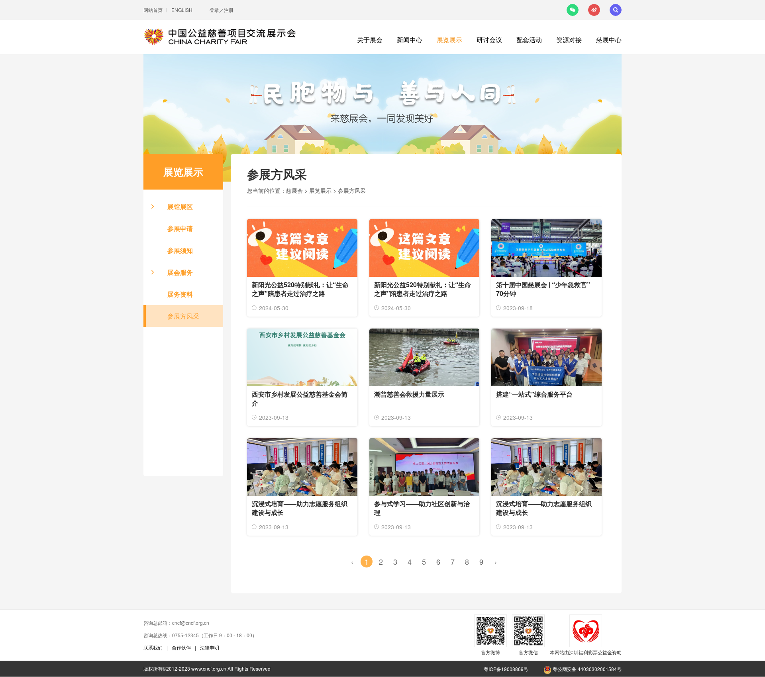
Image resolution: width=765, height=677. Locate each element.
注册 (228, 9)
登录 (214, 9)
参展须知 (180, 250)
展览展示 (449, 39)
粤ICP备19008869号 (506, 668)
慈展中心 (609, 39)
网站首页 (153, 9)
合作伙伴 (181, 647)
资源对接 (569, 39)
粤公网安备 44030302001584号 (586, 668)
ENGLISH (181, 9)
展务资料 (180, 294)
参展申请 (180, 228)
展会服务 (180, 272)
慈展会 (294, 190)
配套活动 (529, 39)
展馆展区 (180, 206)
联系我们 (153, 647)
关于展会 (369, 39)
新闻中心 (409, 39)
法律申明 (209, 647)
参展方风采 (183, 316)
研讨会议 (489, 39)
